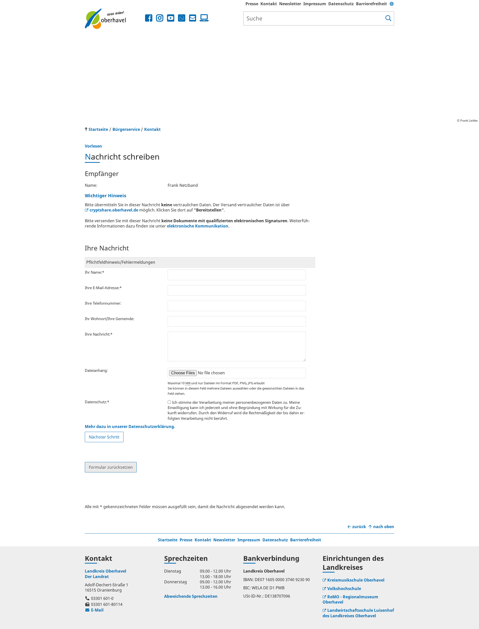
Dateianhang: (96, 370)
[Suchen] (388, 18)
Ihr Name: (94, 272)
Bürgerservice (126, 129)
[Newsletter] (193, 18)
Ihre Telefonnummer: (103, 303)
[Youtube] (171, 18)
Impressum (314, 3)
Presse (251, 3)
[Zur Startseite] (114, 18)
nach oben (383, 526)
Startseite (167, 540)
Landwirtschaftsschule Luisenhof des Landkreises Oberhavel (358, 613)
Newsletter (290, 3)
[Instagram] (160, 18)
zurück (359, 526)
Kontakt (268, 3)
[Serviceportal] (203, 18)
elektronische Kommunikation (197, 226)
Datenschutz (341, 3)
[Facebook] (149, 18)
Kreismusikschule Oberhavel (355, 580)
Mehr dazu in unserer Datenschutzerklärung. (130, 426)
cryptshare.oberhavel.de (114, 210)
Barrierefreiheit (371, 3)
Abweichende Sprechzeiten (191, 596)
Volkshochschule (344, 588)
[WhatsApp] (182, 18)
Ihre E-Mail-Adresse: (103, 287)
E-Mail (94, 610)
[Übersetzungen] (391, 3)
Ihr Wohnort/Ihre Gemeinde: (109, 318)
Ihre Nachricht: (99, 334)
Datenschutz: (97, 401)
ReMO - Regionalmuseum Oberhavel (350, 599)
